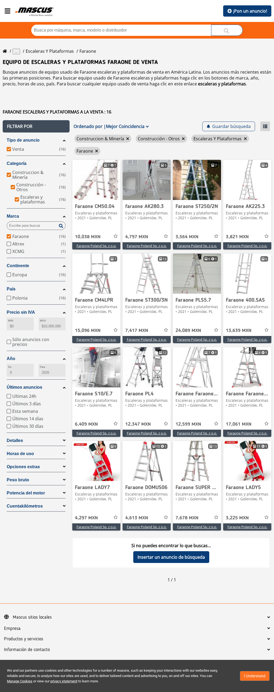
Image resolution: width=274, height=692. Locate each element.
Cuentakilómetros (25, 506)
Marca (13, 216)
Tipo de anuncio (23, 140)
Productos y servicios (23, 639)
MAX (43, 320)
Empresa (12, 628)
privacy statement (63, 681)
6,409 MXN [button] (86, 424)
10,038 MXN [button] (88, 237)
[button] (36, 126)
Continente (18, 265)
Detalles (15, 440)
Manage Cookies (19, 681)
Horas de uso (20, 453)
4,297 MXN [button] (86, 518)
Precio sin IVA (21, 312)
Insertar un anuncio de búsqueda (171, 557)
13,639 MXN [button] (239, 330)
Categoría (16, 163)
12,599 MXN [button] (188, 424)
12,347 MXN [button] (138, 424)
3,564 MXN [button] (187, 237)
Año (11, 358)
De (9, 366)
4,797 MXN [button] (136, 237)
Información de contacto (27, 649)
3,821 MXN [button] (237, 237)
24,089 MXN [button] (188, 330)
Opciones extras (23, 466)
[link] (96, 180)
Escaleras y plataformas (50, 51)
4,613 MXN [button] (136, 518)
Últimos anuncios (24, 387)
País (11, 289)
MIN (10, 320)
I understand (254, 676)
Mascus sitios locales (32, 617)
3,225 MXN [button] (237, 518)
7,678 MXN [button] (187, 518)
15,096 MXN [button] (88, 330)
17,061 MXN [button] (239, 424)
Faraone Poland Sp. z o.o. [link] (96, 245)
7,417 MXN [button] (136, 330)
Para (42, 366)
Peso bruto (18, 480)
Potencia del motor (26, 493)
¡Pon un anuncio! (250, 11)
